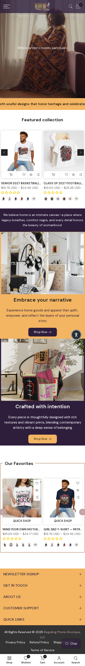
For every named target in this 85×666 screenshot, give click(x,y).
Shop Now (40, 332)
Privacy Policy (15, 642)
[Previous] (4, 152)
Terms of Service (42, 650)
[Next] (80, 152)
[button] (76, 335)
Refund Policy (39, 642)
